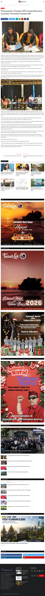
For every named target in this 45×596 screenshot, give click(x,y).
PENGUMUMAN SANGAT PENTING (25, 577)
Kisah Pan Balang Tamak (25, 582)
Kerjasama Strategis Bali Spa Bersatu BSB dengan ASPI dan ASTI (33, 156)
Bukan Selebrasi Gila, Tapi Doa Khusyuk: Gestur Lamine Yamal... (18, 506)
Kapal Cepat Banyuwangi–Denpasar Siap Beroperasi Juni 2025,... (37, 189)
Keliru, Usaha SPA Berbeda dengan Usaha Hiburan (13, 155)
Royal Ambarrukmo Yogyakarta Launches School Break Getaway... (22, 174)
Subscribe (41, 575)
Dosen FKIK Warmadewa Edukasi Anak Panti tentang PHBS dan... (18, 455)
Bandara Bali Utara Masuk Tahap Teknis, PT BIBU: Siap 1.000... (18, 484)
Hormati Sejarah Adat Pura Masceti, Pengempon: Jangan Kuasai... (19, 490)
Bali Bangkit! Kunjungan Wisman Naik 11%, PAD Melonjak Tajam (22, 188)
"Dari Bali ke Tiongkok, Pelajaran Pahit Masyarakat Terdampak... (18, 466)
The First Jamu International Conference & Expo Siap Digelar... (36, 174)
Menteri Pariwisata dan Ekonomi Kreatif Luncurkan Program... (7, 173)
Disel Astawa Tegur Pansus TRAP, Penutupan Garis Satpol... (25, 572)
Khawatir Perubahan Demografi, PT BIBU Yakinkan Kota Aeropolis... (7, 189)
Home (2, 5)
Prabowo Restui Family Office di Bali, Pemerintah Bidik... (14, 543)
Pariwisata (4, 5)
